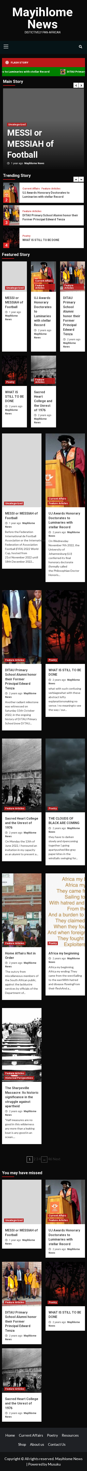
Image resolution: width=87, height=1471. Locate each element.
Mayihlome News (42, 18)
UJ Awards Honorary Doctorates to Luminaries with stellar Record (53, 133)
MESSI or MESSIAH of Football (14, 302)
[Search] (80, 47)
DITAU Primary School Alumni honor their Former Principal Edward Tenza (71, 316)
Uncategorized (14, 287)
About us (37, 1444)
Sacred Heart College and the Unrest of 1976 (43, 401)
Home (10, 1435)
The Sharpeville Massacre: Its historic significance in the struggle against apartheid (21, 1097)
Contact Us (57, 1444)
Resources (70, 1435)
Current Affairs (33, 102)
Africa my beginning (64, 953)
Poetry (26, 236)
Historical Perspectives (19, 1078)
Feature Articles (55, 102)
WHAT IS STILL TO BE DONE (40, 240)
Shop (22, 1444)
